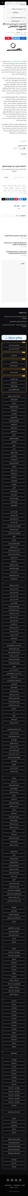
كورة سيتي (14, 911)
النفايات (6, 188)
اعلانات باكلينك (14, 772)
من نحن (16, 1187)
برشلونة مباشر (14, 789)
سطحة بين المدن (14, 859)
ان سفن (14, 403)
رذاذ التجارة (14, 477)
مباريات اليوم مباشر (14, 785)
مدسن (14, 449)
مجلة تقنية (14, 561)
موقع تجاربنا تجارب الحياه (14, 757)
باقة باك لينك (14, 362)
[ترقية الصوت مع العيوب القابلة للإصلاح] (14, 226)
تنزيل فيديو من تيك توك (14, 1139)
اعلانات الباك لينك (14, 529)
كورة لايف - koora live (14, 1088)
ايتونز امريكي (14, 603)
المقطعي (17, 188)
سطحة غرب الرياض (14, 869)
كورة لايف (14, 1008)
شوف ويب (14, 414)
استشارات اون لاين (14, 463)
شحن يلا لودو (14, 677)
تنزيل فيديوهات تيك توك (14, 1146)
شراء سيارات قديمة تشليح (14, 901)
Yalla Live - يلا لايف (14, 980)
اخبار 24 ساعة (14, 572)
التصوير (4, 186)
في (12, 191)
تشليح (14, 880)
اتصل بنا (11, 1187)
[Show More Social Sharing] (3, 38)
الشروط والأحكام (16, 1185)
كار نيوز (14, 435)
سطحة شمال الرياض (14, 866)
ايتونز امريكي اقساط (14, 659)
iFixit (19, 186)
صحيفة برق (14, 382)
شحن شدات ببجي (14, 670)
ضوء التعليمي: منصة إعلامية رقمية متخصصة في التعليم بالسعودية (16, 252)
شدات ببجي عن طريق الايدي (14, 645)
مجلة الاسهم (14, 417)
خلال (16, 191)
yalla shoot (14, 782)
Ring (15, 186)
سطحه (14, 855)
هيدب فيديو (14, 470)
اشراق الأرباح (14, 505)
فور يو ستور (14, 638)
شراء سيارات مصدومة (14, 897)
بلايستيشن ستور (14, 691)
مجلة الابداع (14, 456)
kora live (14, 1004)
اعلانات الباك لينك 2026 (14, 551)
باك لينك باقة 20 (14, 743)
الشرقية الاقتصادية (14, 421)
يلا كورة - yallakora (14, 987)
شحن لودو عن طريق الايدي (14, 680)
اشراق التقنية (14, 400)
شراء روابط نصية (14, 519)
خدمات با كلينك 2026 (14, 754)
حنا (14, 712)
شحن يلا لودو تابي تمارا (14, 652)
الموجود (11, 188)
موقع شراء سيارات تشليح (14, 890)
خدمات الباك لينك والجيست (14, 729)
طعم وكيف (14, 481)
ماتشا (14, 716)
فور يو (14, 666)
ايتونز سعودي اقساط (14, 606)
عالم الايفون (14, 424)
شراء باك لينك (14, 512)
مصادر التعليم (14, 558)
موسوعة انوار (14, 502)
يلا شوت (14, 778)
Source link (23, 141)
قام (9, 191)
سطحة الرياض (14, 851)
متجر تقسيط (14, 624)
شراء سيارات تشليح (14, 887)
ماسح (5, 191)
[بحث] (2, 2)
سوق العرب (14, 740)
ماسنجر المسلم (14, 372)
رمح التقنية (14, 474)
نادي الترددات (14, 460)
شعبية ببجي (14, 684)
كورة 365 (14, 907)
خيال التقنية (14, 410)
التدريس (14, 540)
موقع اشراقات (14, 386)
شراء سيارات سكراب (14, 883)
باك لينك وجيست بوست (14, 554)
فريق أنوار (18, 32)
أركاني (14, 488)
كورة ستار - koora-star (14, 952)
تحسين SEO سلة (14, 366)
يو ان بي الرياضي (14, 565)
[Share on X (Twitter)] (15, 38)
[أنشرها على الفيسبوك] (23, 38)
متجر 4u (14, 642)
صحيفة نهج (14, 431)
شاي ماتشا (14, 719)
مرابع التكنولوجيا (14, 407)
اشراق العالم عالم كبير (14, 544)
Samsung (10, 186)
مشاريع (14, 764)
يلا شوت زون (14, 1125)
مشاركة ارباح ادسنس (14, 349)
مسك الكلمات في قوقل (14, 396)
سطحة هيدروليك (14, 862)
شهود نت (14, 484)
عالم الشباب (14, 355)
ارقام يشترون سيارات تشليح (14, 894)
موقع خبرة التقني (14, 438)
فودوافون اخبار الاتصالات (14, 533)
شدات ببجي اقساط (14, 585)
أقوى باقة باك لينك (14, 750)
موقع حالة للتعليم (14, 568)
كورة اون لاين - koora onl (14, 984)
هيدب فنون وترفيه (14, 575)
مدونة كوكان (14, 428)
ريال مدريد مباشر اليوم (14, 928)
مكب (24, 193)
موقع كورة (14, 1053)
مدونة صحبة (14, 495)
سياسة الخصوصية (8, 1185)
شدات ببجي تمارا (14, 589)
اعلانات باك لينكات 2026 (14, 1112)
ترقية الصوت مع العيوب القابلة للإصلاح (15, 235)
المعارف (14, 467)
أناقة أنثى (14, 442)
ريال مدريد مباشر (14, 792)
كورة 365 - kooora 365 (14, 991)
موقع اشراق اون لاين (14, 390)
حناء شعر (14, 709)
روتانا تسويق (14, 452)
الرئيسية (23, 1185)
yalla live (14, 942)
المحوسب (23, 188)
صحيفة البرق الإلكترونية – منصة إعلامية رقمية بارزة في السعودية (15, 244)
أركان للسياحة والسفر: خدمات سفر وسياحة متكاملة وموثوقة (15, 317)
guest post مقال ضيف (14, 736)
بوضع (24, 191)
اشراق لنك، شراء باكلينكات (14, 526)
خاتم (20, 191)
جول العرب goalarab (14, 914)
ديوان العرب (14, 761)
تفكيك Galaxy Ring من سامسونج (15, 61)
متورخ (14, 445)
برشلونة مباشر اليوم (14, 931)
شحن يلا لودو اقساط (14, 610)
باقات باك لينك (14, 522)
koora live (14, 966)
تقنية (14, 537)
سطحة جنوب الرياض (14, 873)
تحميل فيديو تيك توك (14, 1143)
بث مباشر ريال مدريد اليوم (14, 918)
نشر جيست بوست (14, 733)
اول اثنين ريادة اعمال (14, 345)
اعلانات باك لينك (14, 768)
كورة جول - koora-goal (14, 956)
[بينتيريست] (8, 38)
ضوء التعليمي (14, 379)
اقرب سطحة (14, 876)
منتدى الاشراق (14, 547)
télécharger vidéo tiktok (14, 1153)
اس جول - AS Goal (14, 994)
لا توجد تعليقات (22, 34)
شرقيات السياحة (14, 498)
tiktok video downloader (14, 1150)
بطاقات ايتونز (14, 687)
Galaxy (24, 186)
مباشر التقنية (14, 491)
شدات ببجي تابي (14, 596)
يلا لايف (14, 921)
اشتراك (6, 177)
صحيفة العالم (14, 579)
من (21, 193)
